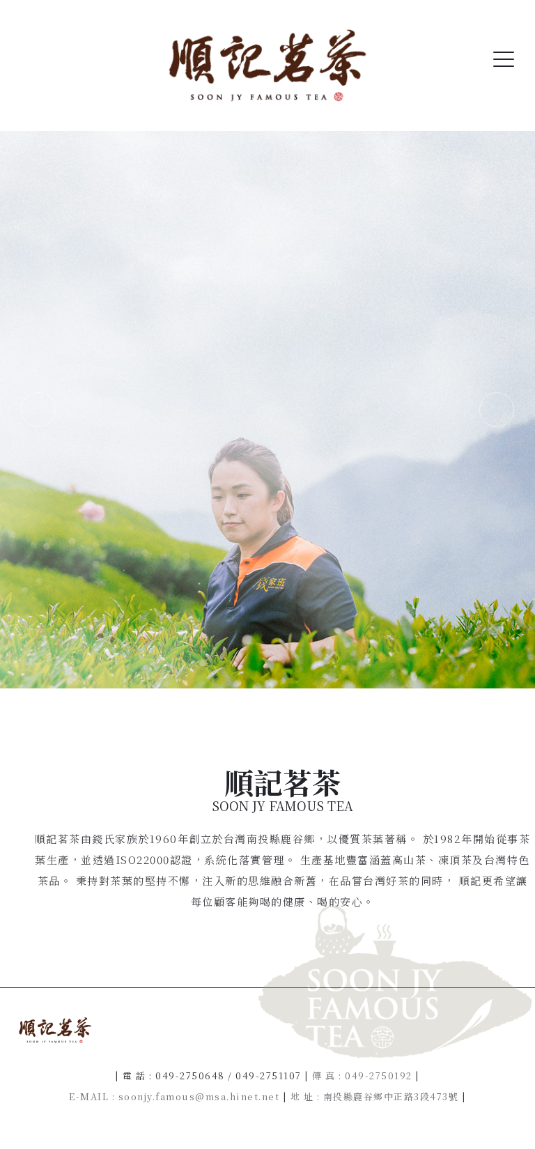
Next (496, 409)
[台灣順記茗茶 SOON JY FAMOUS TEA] (267, 65)
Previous (38, 409)
